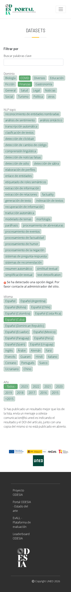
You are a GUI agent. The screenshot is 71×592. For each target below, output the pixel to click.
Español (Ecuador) (16, 332)
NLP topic (10, 110)
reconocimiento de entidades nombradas (32, 114)
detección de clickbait (19, 139)
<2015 (9, 399)
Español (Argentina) (33, 301)
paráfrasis (11, 225)
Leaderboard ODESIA (21, 536)
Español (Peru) (43, 338)
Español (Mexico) (44, 332)
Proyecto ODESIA (18, 492)
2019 (8, 393)
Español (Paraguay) (17, 338)
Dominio (9, 74)
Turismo (23, 97)
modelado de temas (18, 219)
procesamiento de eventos (22, 232)
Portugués (27, 363)
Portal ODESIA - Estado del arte (22, 506)
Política (38, 97)
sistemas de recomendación (23, 262)
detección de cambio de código (25, 145)
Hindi (39, 357)
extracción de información (22, 188)
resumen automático (18, 269)
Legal (36, 90)
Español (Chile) (40, 307)
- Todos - (10, 386)
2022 (36, 386)
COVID (25, 78)
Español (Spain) (15, 344)
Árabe (22, 350)
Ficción (9, 84)
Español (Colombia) (17, 313)
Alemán (36, 350)
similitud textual (47, 269)
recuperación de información (24, 207)
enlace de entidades (18, 176)
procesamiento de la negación (24, 250)
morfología (43, 219)
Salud (24, 90)
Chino (27, 369)
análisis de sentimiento (20, 120)
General (10, 90)
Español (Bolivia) (15, 307)
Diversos (39, 78)
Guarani (25, 357)
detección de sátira (46, 164)
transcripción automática (21, 126)
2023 (24, 386)
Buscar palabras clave (17, 56)
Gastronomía (44, 84)
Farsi (49, 350)
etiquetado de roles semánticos (25, 182)
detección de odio (17, 164)
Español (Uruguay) (41, 344)
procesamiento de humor (21, 244)
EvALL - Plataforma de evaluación (22, 522)
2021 (47, 386)
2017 (32, 393)
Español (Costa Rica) (48, 313)
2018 (20, 393)
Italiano (52, 357)
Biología (10, 78)
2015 (55, 393)
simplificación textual (18, 275)
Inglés (9, 350)
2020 (59, 386)
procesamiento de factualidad (24, 238)
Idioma (8, 297)
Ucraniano (12, 369)
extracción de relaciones (21, 194)
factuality (48, 194)
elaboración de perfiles (20, 170)
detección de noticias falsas (23, 157)
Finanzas (24, 84)
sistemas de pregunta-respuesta (26, 256)
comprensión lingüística (20, 151)
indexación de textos (49, 201)
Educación (57, 78)
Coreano (10, 363)
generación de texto (18, 201)
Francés (10, 357)
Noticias (50, 90)
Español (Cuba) (14, 320)
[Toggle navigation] (61, 9)
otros (51, 97)
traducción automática (19, 213)
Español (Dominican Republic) (24, 326)
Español (10, 301)
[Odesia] (22, 9)
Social (9, 97)
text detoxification (49, 275)
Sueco (43, 363)
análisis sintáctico (51, 120)
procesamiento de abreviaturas (43, 225)
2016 (43, 393)
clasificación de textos (19, 133)
